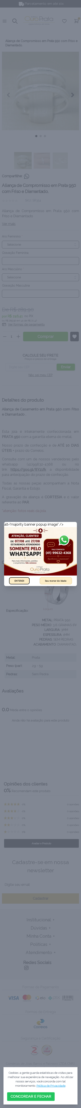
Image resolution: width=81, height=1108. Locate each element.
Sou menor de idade (56, 581)
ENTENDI (19, 581)
